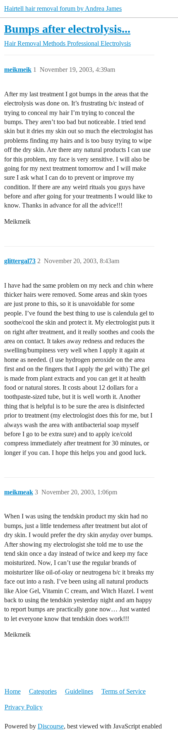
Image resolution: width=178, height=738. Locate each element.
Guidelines (79, 691)
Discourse (51, 726)
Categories (43, 691)
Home (13, 691)
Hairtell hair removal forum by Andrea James (63, 8)
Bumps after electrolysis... (67, 28)
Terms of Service (123, 691)
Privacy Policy (24, 707)
